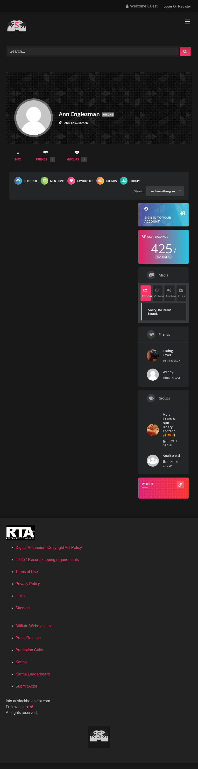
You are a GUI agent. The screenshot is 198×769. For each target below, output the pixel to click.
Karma (21, 662)
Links (20, 596)
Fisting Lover (168, 352)
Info (17, 159)
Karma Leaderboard (32, 674)
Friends (44, 159)
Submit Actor (26, 686)
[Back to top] (183, 754)
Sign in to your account (157, 219)
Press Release (28, 638)
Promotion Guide (29, 650)
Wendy (168, 372)
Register (184, 6)
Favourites (85, 181)
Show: (138, 191)
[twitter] (32, 706)
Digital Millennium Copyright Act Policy (48, 547)
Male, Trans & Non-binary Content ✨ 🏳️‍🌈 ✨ (169, 424)
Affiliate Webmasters (33, 626)
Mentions (57, 181)
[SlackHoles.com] (99, 27)
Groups (76, 159)
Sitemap (22, 608)
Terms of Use (26, 572)
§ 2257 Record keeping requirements (47, 560)
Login (167, 6)
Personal (31, 181)
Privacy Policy (27, 584)
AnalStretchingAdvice (180, 455)
